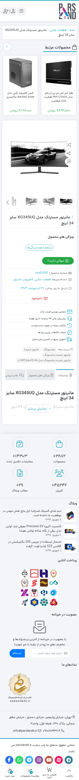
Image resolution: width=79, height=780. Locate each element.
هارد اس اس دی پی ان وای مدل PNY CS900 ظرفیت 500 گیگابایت (59, 95)
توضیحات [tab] (63, 375)
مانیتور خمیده (31, 350)
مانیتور (17, 279)
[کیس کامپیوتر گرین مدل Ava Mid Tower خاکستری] (20, 73)
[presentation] (7, 46)
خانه (72, 30)
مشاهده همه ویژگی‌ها (39, 248)
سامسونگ (49, 350)
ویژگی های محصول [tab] (39, 375)
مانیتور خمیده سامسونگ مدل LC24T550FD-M (44, 360)
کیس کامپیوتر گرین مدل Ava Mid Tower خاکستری (21, 95)
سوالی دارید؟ (56, 260)
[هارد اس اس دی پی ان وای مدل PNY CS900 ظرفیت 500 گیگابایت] (59, 73)
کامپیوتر (28, 279)
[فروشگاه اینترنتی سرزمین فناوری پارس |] (67, 11)
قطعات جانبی (58, 30)
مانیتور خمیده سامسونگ (57, 355)
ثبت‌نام (17, 653)
